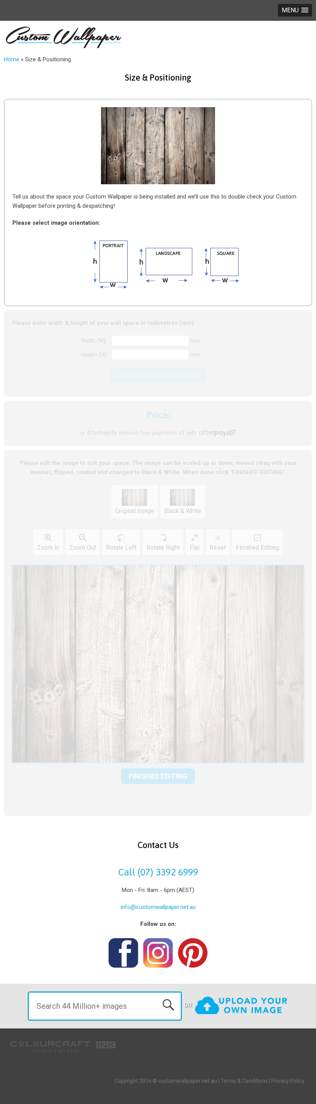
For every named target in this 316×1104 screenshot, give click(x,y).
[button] (295, 10)
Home (11, 59)
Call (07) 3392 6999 (158, 872)
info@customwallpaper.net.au (158, 907)
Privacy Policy (287, 1081)
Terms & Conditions (244, 1081)
